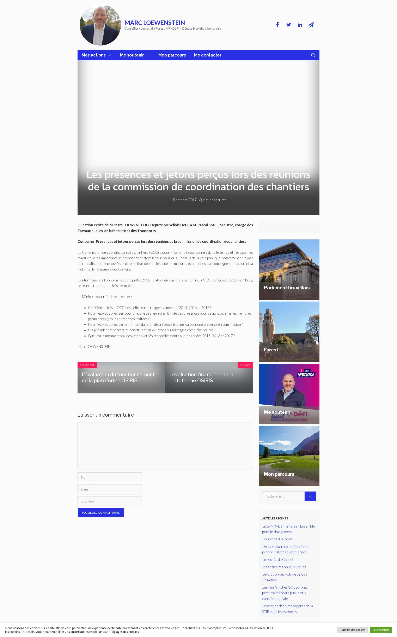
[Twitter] (288, 25)
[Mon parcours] (289, 483)
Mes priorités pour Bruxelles (284, 567)
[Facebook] (277, 25)
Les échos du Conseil (278, 539)
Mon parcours (172, 55)
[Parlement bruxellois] (289, 297)
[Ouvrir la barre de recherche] (313, 55)
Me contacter (207, 55)
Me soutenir (132, 55)
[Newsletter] (311, 25)
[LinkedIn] (300, 25)
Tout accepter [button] (380, 629)
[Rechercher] (310, 496)
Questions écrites (212, 200)
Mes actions (94, 55)
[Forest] (289, 359)
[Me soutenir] (289, 421)
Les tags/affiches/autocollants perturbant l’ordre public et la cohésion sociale (285, 593)
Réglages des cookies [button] (352, 629)
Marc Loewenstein (154, 22)
